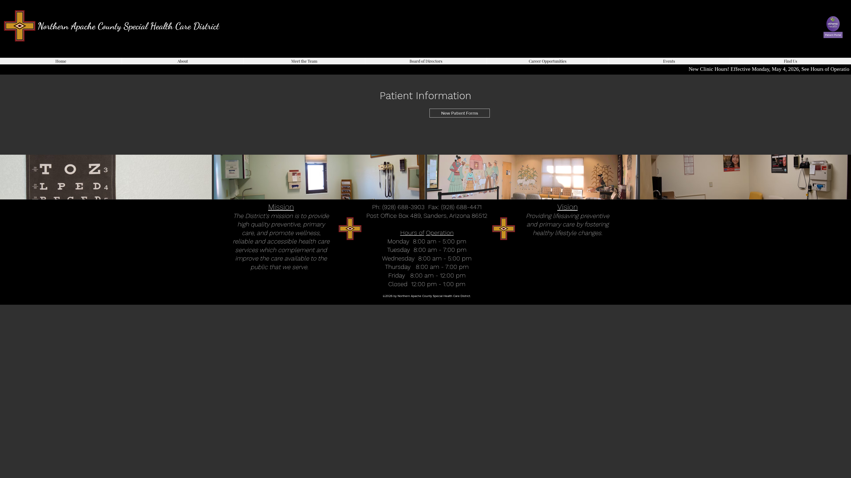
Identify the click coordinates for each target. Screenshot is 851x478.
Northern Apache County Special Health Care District (128, 26)
